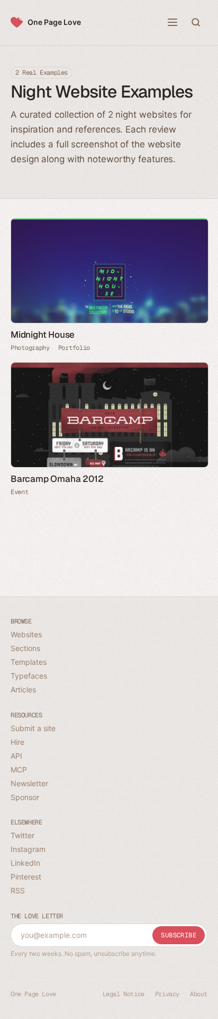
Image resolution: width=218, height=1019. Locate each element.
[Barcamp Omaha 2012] (109, 415)
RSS (18, 890)
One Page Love (54, 22)
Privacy (167, 994)
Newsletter (29, 783)
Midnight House (43, 334)
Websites (26, 634)
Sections (25, 648)
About (198, 994)
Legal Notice (123, 994)
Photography (30, 348)
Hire (17, 741)
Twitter (22, 835)
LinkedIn (25, 862)
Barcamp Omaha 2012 (57, 479)
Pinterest (26, 876)
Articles (23, 689)
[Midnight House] (109, 270)
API (16, 755)
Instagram (28, 849)
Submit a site (33, 728)
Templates (29, 661)
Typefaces (29, 675)
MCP (19, 769)
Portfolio (74, 348)
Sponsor (25, 797)
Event (20, 492)
